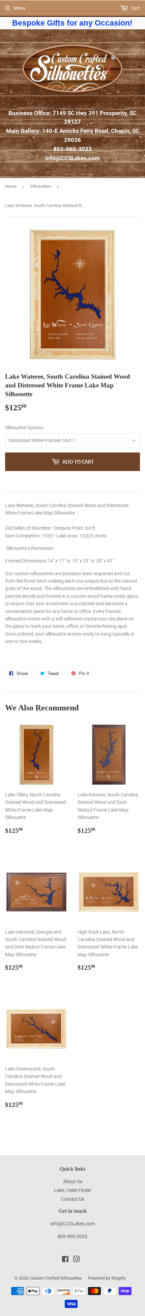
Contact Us (72, 1199)
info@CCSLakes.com (72, 158)
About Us (72, 1181)
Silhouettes (40, 186)
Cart (135, 8)
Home (11, 186)
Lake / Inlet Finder (72, 1190)
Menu (19, 8)
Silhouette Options (24, 427)
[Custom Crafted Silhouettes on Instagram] (76, 1260)
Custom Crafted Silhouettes (55, 1278)
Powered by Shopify (107, 1278)
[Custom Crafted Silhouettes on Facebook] (65, 1260)
